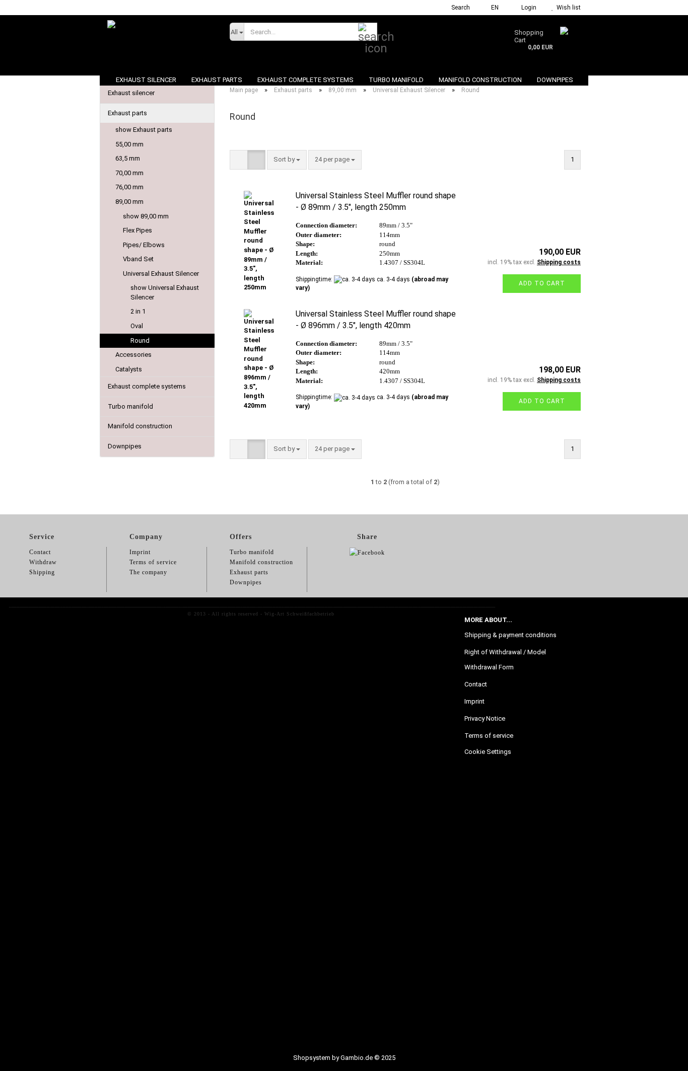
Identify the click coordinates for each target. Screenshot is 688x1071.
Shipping (42, 572)
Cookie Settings (487, 751)
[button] (491, 7)
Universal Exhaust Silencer (161, 273)
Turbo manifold (396, 80)
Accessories (133, 354)
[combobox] (287, 160)
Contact (475, 684)
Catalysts (128, 369)
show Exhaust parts (143, 129)
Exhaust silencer (146, 80)
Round (140, 340)
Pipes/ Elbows (144, 245)
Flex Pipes (137, 230)
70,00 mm (129, 173)
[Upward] (660, 1055)
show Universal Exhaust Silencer (164, 292)
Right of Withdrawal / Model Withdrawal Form (505, 659)
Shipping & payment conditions (510, 635)
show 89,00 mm (146, 216)
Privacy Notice (484, 718)
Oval (136, 326)
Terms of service (488, 735)
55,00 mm (129, 144)
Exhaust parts (216, 80)
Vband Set (138, 259)
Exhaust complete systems (305, 80)
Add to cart (542, 283)
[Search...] (367, 32)
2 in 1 (138, 311)
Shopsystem (311, 1057)
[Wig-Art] (161, 40)
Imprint (474, 701)
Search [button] (460, 7)
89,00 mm (129, 201)
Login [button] (527, 7)
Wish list (567, 7)
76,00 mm (129, 187)
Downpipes (555, 80)
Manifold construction (480, 80)
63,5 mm (127, 158)
